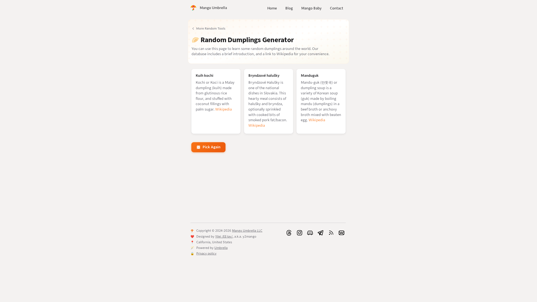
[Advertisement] (268, 188)
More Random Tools (210, 28)
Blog (289, 8)
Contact (336, 8)
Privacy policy (206, 253)
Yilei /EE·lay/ (224, 236)
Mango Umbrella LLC (247, 230)
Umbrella (221, 248)
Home (272, 8)
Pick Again (211, 147)
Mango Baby (311, 8)
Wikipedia (223, 109)
